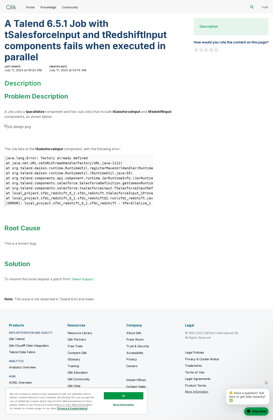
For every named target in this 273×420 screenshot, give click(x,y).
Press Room (135, 339)
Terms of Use (194, 372)
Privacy (131, 359)
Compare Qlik (77, 353)
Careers (131, 366)
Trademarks (193, 365)
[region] (76, 401)
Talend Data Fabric (22, 352)
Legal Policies (194, 352)
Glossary (74, 359)
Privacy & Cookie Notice (202, 359)
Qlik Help (74, 386)
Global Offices (136, 380)
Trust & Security (137, 346)
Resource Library (80, 333)
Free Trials (75, 346)
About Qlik (133, 333)
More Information (196, 391)
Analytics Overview (22, 367)
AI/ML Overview (20, 382)
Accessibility (134, 353)
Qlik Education (78, 372)
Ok (123, 395)
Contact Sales (136, 386)
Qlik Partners (77, 339)
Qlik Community (79, 379)
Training (73, 366)
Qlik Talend (17, 339)
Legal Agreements (197, 379)
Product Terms (195, 385)
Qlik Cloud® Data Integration (29, 345)
